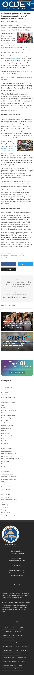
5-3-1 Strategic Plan (6, 387)
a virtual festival (15, 58)
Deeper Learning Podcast (8, 415)
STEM (3, 492)
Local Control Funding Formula (10, 458)
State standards (5, 489)
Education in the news (7, 425)
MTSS (3, 466)
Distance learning (6, 418)
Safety (3, 481)
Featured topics (5, 433)
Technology (4, 504)
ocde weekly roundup (9, 657)
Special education (6, 487)
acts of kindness (6, 253)
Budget (3, 407)
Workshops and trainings (8, 515)
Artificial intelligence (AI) (8, 397)
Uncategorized (5, 510)
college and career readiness (11, 643)
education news (7, 650)
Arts (2, 400)
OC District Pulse (6, 469)
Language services (6, 456)
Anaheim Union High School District (13, 635)
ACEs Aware (4, 392)
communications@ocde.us (15, 598)
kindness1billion (7, 654)
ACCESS (21, 628)
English (21, 1)
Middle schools (5, 464)
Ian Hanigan (5, 21)
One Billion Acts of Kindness (9, 476)
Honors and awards (6, 448)
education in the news (21, 646)
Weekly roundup (5, 512)
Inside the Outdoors (7, 451)
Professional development (8, 479)
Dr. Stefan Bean (7, 646)
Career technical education (8, 410)
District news (5, 420)
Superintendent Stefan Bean (9, 499)
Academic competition (7, 390)
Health (3, 438)
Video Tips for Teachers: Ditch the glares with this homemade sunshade (15, 295)
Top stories (4, 507)
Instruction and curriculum (8, 453)
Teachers (4, 502)
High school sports (6, 441)
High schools (5, 443)
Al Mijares (15, 253)
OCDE (21, 253)
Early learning (5, 423)
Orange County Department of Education (13, 255)
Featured (3, 430)
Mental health (5, 461)
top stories (6, 669)
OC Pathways (5, 471)
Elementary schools (6, 428)
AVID (2, 405)
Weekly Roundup (17, 669)
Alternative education (7, 395)
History (3, 446)
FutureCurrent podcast (7, 436)
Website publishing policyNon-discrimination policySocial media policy (17, 573)
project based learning (8, 257)
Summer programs (6, 497)
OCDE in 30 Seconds (7, 474)
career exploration (8, 639)
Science (3, 484)
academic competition (9, 628)
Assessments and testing (8, 402)
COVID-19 (4, 413)
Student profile (5, 494)
